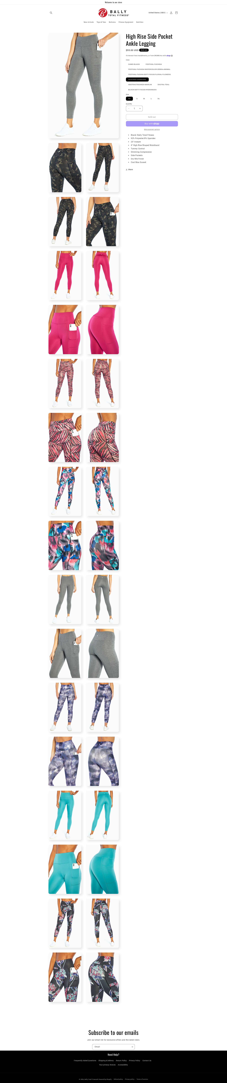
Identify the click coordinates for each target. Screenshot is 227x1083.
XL (160, 99)
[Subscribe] (132, 1047)
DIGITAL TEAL (165, 85)
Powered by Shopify (105, 1079)
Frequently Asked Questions (85, 1060)
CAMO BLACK (135, 64)
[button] (51, 12)
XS (130, 99)
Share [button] (130, 169)
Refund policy (118, 1079)
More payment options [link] (152, 129)
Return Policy (121, 1060)
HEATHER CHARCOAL (138, 80)
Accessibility (123, 1065)
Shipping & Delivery (106, 1060)
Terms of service (142, 1079)
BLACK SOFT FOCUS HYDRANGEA (143, 90)
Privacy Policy (134, 1060)
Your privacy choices (107, 1065)
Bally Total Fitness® (92, 1079)
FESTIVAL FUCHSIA (155, 64)
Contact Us (146, 1060)
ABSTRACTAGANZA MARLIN (141, 85)
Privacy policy (129, 1079)
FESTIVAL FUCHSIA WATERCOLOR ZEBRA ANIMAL (150, 69)
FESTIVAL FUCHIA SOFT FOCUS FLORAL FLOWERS (150, 74)
